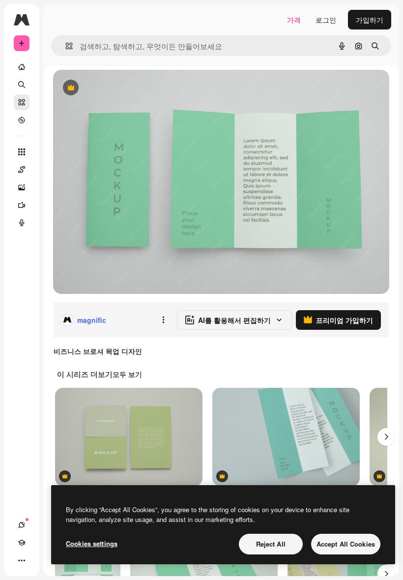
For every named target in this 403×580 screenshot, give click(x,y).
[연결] (21, 525)
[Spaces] (21, 169)
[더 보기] (21, 560)
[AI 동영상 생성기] (21, 205)
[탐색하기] (21, 120)
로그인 (326, 20)
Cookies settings (91, 543)
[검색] (21, 84)
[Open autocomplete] (65, 46)
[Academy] (21, 543)
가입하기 (369, 20)
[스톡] (21, 102)
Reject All (271, 544)
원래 (109, 88)
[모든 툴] (21, 152)
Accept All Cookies (346, 544)
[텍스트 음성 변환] (21, 223)
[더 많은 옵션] (163, 320)
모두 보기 (127, 374)
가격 (294, 20)
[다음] (386, 437)
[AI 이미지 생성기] (21, 187)
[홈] (21, 67)
